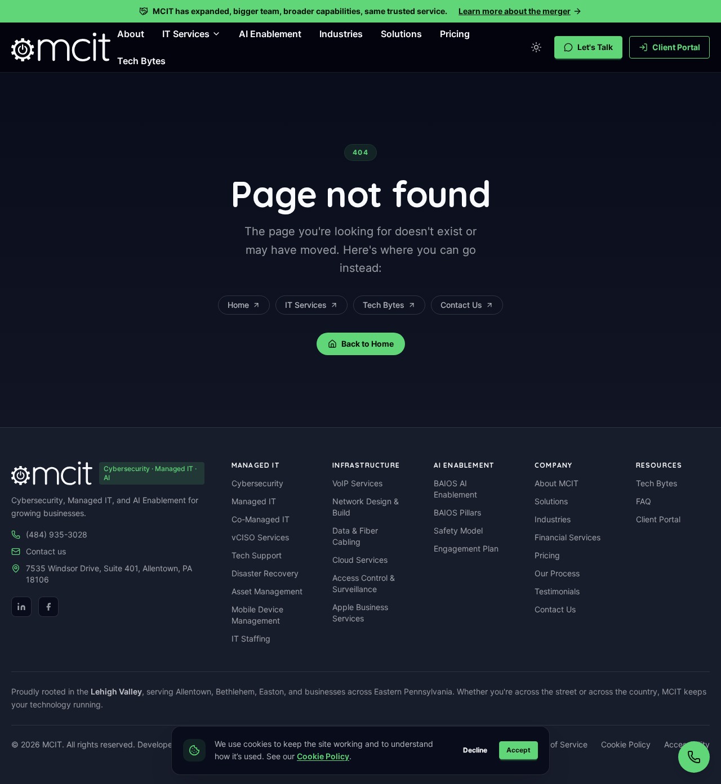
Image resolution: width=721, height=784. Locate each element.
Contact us (46, 551)
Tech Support (257, 555)
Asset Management (267, 591)
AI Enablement (270, 33)
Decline (475, 750)
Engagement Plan (466, 548)
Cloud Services (360, 560)
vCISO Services (260, 537)
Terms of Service (557, 744)
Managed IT (254, 501)
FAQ (643, 501)
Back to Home (367, 343)
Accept (518, 750)
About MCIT (556, 483)
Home (238, 305)
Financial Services (567, 537)
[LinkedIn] (21, 607)
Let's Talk (595, 47)
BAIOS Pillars (457, 512)
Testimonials (557, 591)
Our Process (557, 573)
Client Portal (676, 47)
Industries (341, 33)
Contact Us (461, 305)
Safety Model (458, 530)
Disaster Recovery (265, 573)
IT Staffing (251, 638)
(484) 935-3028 (56, 534)
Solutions (401, 33)
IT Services (306, 305)
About (130, 33)
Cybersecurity (257, 483)
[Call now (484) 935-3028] (694, 757)
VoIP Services (357, 483)
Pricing (455, 33)
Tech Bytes (141, 60)
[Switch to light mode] (536, 47)
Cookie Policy (626, 744)
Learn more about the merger (515, 11)
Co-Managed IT (261, 519)
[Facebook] (48, 607)
